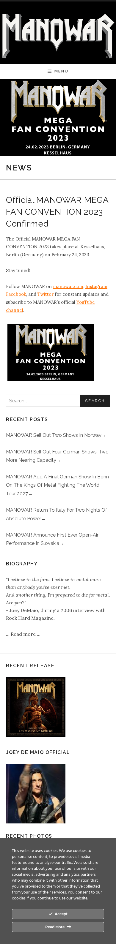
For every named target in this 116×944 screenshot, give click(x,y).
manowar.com (68, 286)
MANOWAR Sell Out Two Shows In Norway (53, 435)
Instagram (96, 286)
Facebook (16, 294)
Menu (61, 71)
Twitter (45, 294)
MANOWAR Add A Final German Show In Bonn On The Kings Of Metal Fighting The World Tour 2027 (57, 485)
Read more (24, 634)
